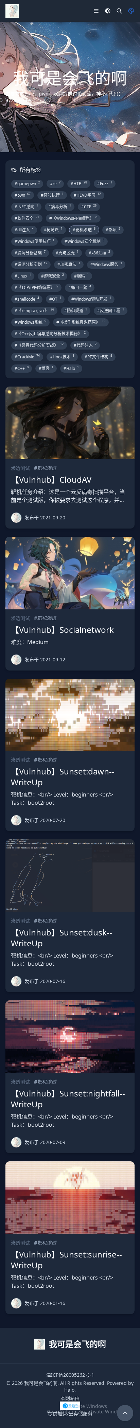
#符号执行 (52, 195)
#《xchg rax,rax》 (34, 310)
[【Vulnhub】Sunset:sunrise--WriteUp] (70, 1197)
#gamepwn (27, 183)
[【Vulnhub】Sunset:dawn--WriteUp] (70, 715)
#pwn (23, 195)
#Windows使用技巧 (34, 241)
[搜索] (119, 11)
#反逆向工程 (110, 310)
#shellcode (27, 299)
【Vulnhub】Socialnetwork (62, 629)
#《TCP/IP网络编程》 (36, 287)
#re (55, 183)
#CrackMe (27, 356)
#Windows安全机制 (84, 241)
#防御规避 (75, 310)
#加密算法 (68, 264)
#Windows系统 (30, 322)
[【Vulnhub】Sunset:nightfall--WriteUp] (70, 1036)
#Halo (71, 368)
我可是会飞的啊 (40, 1383)
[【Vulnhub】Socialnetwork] (70, 573)
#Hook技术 (62, 356)
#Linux (23, 275)
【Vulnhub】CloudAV (51, 479)
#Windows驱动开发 (91, 299)
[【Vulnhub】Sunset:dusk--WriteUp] (70, 875)
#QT (55, 299)
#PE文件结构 (98, 356)
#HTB (79, 183)
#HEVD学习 (87, 195)
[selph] (16, 517)
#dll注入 (24, 229)
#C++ (22, 368)
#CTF (89, 206)
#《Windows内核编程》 (73, 218)
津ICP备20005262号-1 (70, 1375)
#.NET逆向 (26, 206)
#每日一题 (79, 287)
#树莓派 (53, 229)
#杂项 (113, 229)
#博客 (46, 368)
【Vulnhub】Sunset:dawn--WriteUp (63, 777)
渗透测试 (20, 468)
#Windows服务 (106, 264)
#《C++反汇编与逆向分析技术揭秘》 (50, 333)
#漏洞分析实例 (31, 264)
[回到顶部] (125, 1413)
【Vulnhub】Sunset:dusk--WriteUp (61, 938)
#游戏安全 (52, 275)
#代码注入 (85, 345)
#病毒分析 (59, 206)
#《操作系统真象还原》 (80, 322)
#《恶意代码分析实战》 (39, 345)
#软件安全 (27, 218)
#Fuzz (104, 183)
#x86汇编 (99, 252)
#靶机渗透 (84, 229)
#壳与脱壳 (67, 252)
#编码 (81, 275)
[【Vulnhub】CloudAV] (70, 423)
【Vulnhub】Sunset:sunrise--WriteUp (66, 1260)
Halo (69, 1390)
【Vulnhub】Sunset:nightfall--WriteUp (68, 1099)
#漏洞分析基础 (30, 252)
